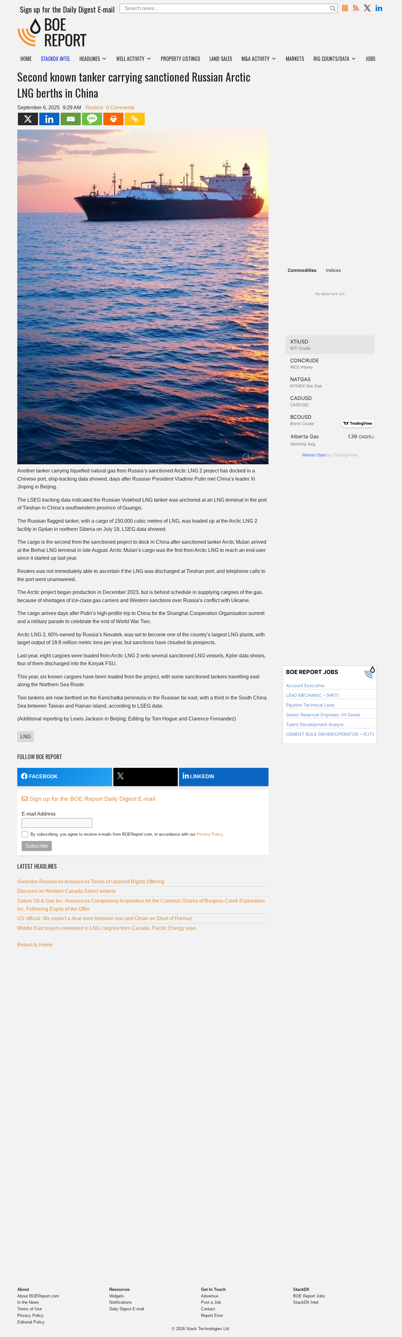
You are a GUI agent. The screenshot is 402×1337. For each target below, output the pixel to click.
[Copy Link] (135, 119)
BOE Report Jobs (309, 1296)
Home (25, 58)
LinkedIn (202, 776)
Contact (208, 1309)
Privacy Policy (210, 834)
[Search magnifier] (333, 8)
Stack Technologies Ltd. (208, 1328)
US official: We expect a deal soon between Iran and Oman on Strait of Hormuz (104, 918)
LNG (25, 736)
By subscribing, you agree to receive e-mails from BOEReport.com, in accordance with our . (127, 834)
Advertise (209, 1296)
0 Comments (120, 107)
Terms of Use (29, 1309)
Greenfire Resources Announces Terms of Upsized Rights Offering (90, 881)
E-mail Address (39, 814)
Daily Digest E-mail (126, 1309)
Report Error (212, 1315)
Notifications (120, 1302)
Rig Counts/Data (331, 58)
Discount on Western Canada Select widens (66, 891)
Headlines (89, 58)
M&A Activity (255, 58)
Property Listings (180, 58)
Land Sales (220, 58)
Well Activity (130, 58)
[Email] (71, 119)
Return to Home (34, 944)
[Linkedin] (49, 119)
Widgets (116, 1296)
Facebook (43, 776)
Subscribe (36, 846)
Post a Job (211, 1302)
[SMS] (92, 119)
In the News (28, 1302)
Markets (295, 58)
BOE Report (30, 22)
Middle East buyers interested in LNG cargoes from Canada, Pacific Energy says (106, 928)
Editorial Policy (31, 1322)
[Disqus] (143, 1031)
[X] (28, 119)
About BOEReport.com (38, 1296)
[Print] (113, 119)
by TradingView (329, 454)
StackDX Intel (305, 1302)
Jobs (370, 58)
